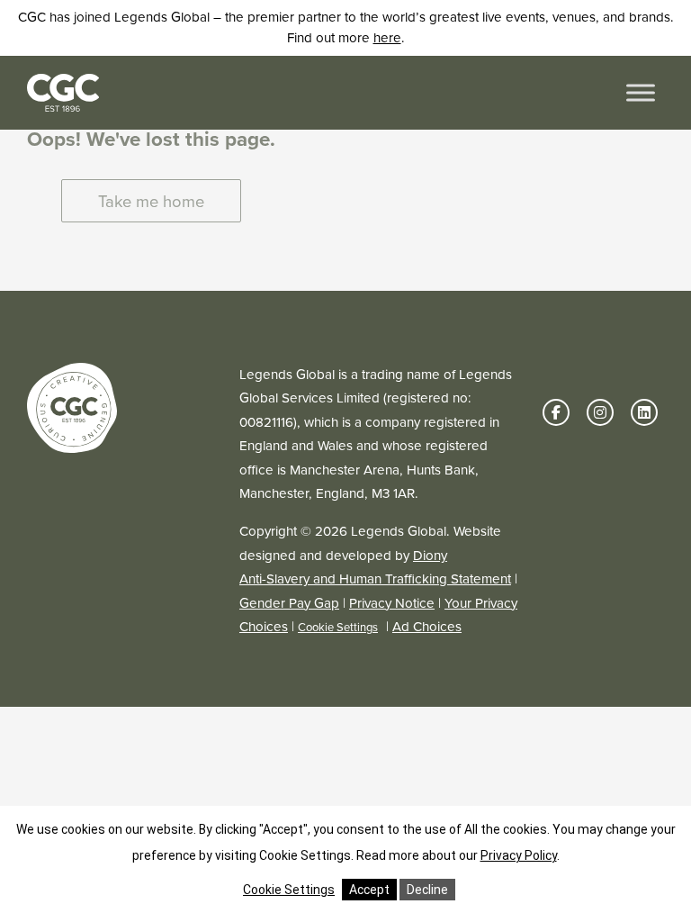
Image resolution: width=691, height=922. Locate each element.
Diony (430, 555)
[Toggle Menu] (640, 92)
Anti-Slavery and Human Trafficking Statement (375, 579)
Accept (369, 889)
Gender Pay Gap (289, 603)
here (387, 38)
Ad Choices (427, 627)
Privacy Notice (392, 603)
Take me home (151, 201)
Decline (427, 889)
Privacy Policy (518, 855)
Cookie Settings (338, 627)
